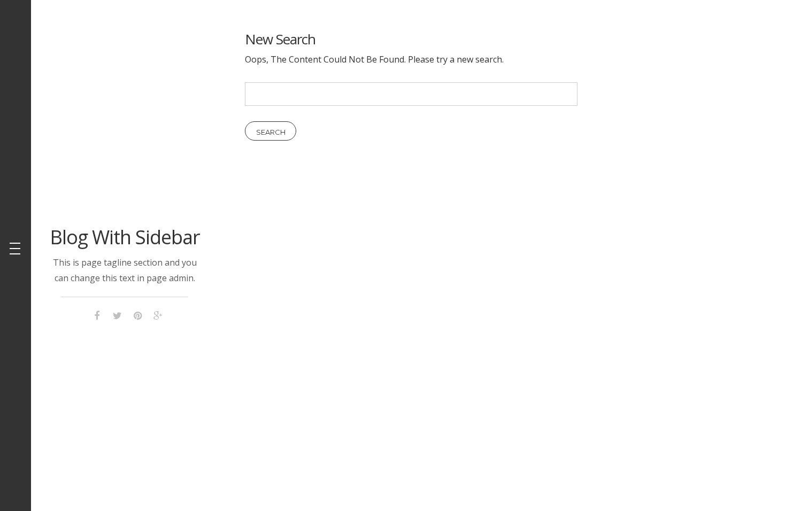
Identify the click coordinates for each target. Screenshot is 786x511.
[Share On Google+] (157, 314)
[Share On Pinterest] (137, 314)
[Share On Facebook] (96, 314)
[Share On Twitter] (117, 314)
